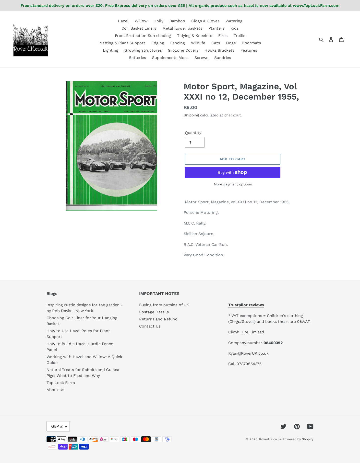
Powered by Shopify (298, 439)
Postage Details (154, 312)
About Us (55, 389)
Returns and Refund (158, 319)
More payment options (233, 184)
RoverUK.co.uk (270, 439)
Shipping (191, 115)
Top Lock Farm (61, 382)
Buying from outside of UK (164, 305)
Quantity (193, 132)
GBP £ (57, 426)
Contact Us (149, 326)
